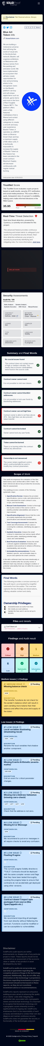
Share (38, 27)
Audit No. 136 (8, 300)
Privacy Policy (27, 1036)
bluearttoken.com (12, 38)
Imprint (35, 1036)
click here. (36, 242)
